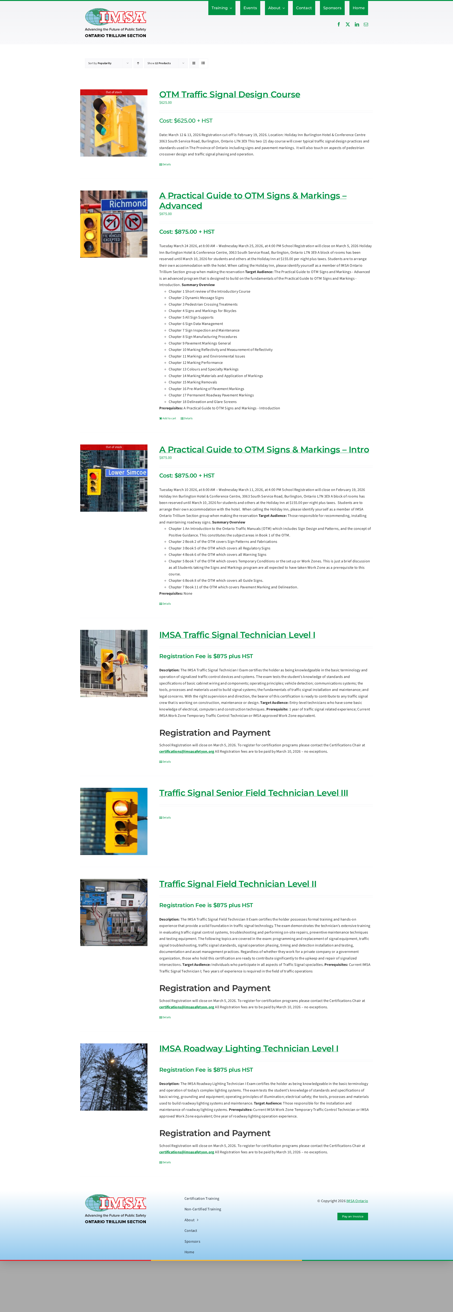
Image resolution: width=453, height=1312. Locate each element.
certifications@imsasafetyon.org (186, 751)
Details (167, 164)
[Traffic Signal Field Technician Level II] (113, 912)
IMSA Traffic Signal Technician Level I (237, 635)
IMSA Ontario (357, 1201)
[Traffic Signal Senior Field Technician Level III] (113, 821)
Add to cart (169, 418)
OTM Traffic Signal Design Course (229, 94)
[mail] (366, 24)
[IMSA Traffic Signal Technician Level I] (113, 663)
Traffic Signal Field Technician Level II (237, 884)
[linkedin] (357, 24)
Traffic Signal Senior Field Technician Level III (253, 793)
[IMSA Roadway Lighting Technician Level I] (113, 1077)
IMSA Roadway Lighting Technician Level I (248, 1048)
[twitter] (348, 24)
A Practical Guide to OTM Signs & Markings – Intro (264, 449)
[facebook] (339, 24)
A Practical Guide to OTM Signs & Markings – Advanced (253, 200)
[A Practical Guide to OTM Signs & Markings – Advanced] (113, 224)
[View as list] (203, 63)
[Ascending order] (138, 63)
